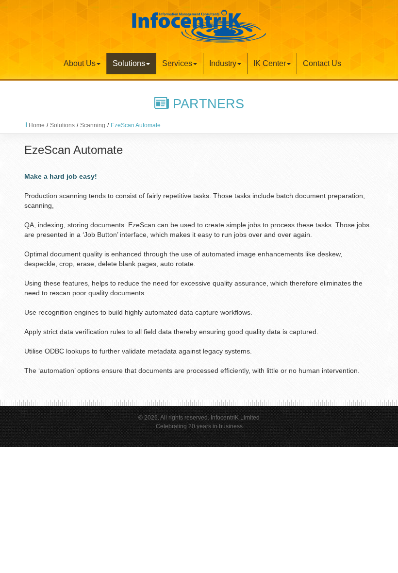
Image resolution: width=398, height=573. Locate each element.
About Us (80, 63)
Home (37, 125)
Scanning (92, 125)
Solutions (129, 63)
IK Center (269, 63)
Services (177, 63)
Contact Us (322, 63)
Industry (222, 63)
